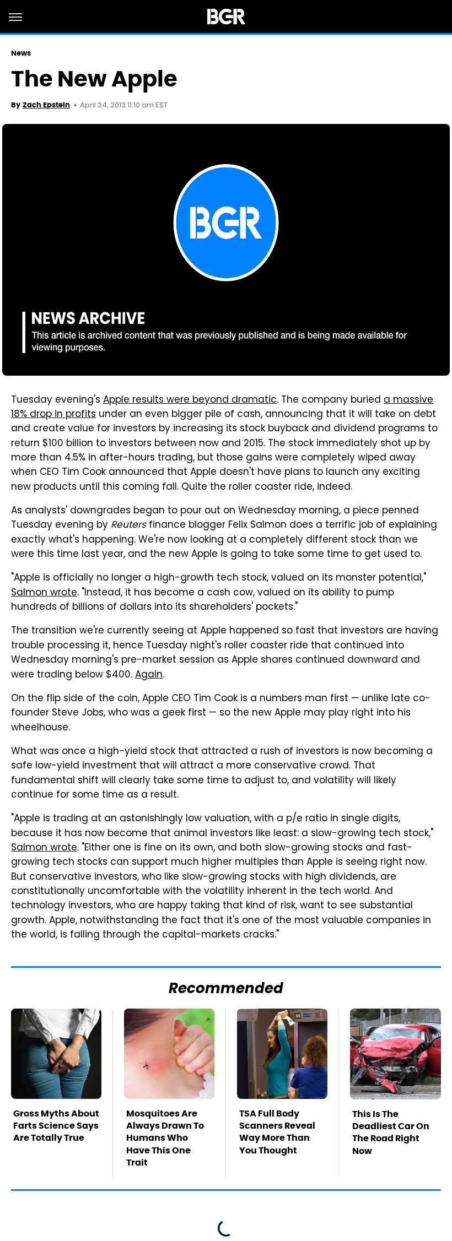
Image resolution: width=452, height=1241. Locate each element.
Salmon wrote (44, 593)
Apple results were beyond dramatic (190, 400)
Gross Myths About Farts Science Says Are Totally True (56, 1126)
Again (149, 675)
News (21, 53)
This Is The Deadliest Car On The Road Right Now (390, 1132)
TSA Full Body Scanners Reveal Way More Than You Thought (277, 1132)
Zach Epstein (46, 105)
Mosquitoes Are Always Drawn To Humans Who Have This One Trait (165, 1138)
